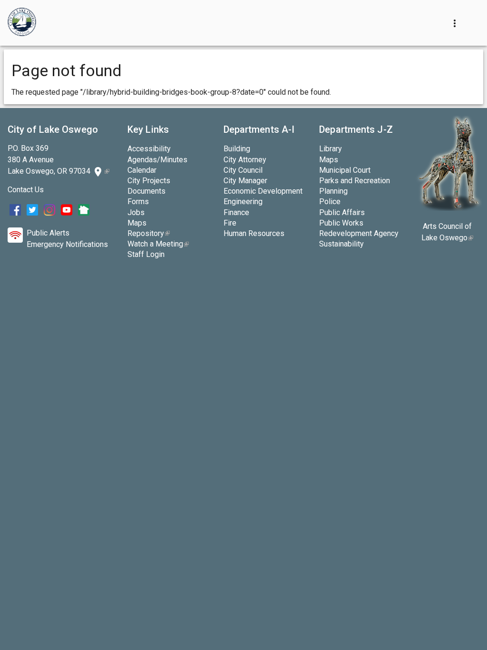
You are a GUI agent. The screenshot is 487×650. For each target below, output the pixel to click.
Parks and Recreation (354, 180)
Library (330, 148)
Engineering (243, 201)
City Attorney (245, 159)
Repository (148, 233)
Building (237, 148)
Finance (236, 212)
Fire (230, 222)
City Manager (245, 180)
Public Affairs (342, 212)
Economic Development (263, 191)
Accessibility (149, 148)
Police (330, 201)
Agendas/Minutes (157, 159)
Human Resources (254, 233)
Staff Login (146, 254)
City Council (243, 170)
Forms (138, 201)
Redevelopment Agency (359, 233)
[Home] (22, 23)
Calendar (141, 170)
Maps (136, 222)
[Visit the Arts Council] (448, 208)
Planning (333, 191)
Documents (146, 191)
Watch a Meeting (158, 243)
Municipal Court (344, 170)
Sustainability (341, 243)
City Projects (148, 180)
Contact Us (26, 189)
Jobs (136, 212)
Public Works (341, 222)
